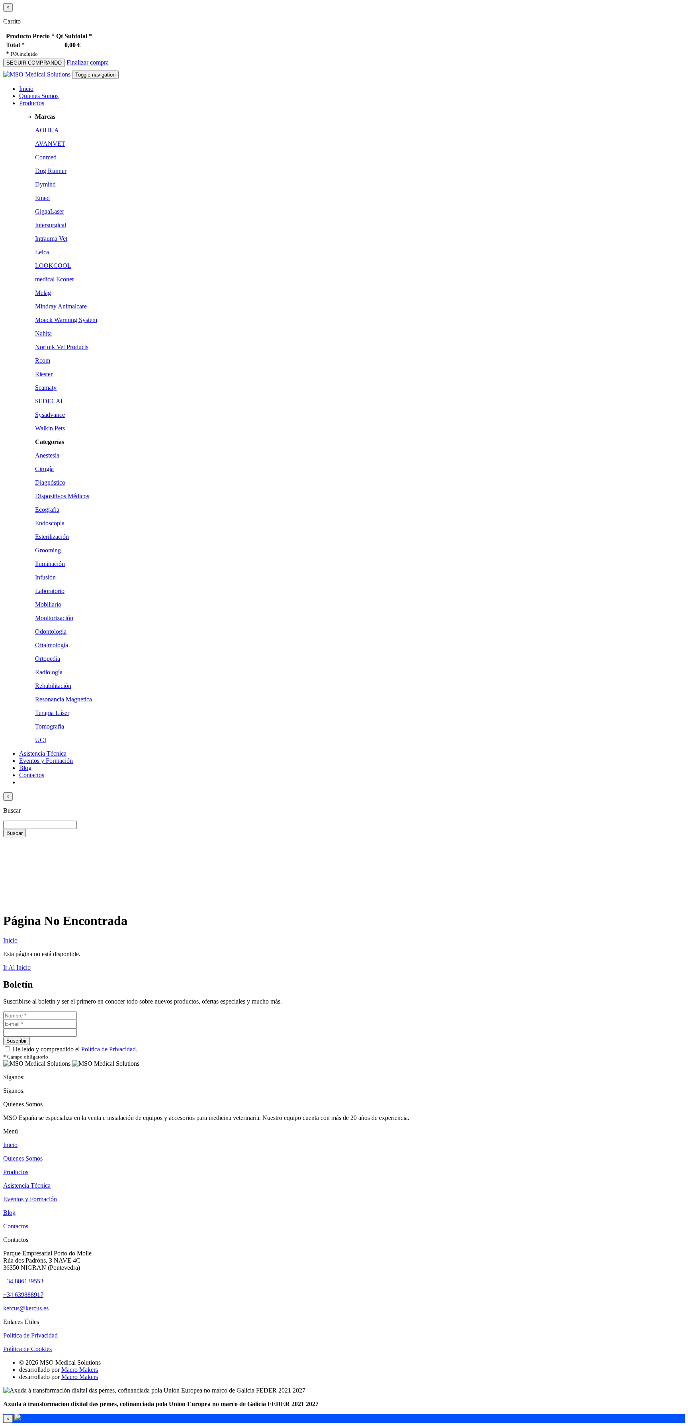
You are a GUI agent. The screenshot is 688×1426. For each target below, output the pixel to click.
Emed (42, 197)
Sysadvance (50, 414)
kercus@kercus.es (26, 1308)
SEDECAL (49, 401)
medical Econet (54, 279)
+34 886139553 (23, 1281)
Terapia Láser (52, 712)
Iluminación (50, 563)
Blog (25, 767)
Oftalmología (51, 645)
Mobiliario (48, 604)
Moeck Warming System (66, 319)
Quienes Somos (39, 95)
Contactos (31, 775)
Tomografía (49, 726)
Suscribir (16, 1041)
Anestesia (47, 455)
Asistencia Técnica (42, 753)
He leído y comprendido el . (74, 1049)
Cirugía (44, 469)
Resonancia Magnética (63, 699)
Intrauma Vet (51, 238)
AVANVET (50, 143)
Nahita (43, 333)
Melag (43, 292)
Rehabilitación (53, 685)
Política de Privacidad (108, 1049)
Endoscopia (49, 523)
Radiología (49, 672)
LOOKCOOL (53, 265)
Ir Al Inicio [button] (17, 967)
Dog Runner (50, 170)
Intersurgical (50, 225)
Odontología (50, 631)
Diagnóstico (50, 482)
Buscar (14, 833)
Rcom (42, 360)
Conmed (46, 157)
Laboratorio (49, 590)
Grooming (48, 550)
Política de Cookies (27, 1348)
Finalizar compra (87, 62)
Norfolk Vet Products (61, 347)
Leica (42, 252)
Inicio (26, 88)
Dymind (45, 184)
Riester (44, 374)
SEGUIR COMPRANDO (34, 63)
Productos (15, 1172)
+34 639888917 (23, 1294)
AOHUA (47, 130)
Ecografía (47, 509)
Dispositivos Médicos (62, 496)
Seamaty (46, 387)
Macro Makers (79, 1369)
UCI (40, 740)
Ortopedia (47, 658)
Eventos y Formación (46, 760)
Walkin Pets (50, 428)
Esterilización (52, 536)
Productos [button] (31, 103)
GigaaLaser (49, 211)
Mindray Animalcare (61, 306)
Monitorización (54, 618)
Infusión (45, 577)
